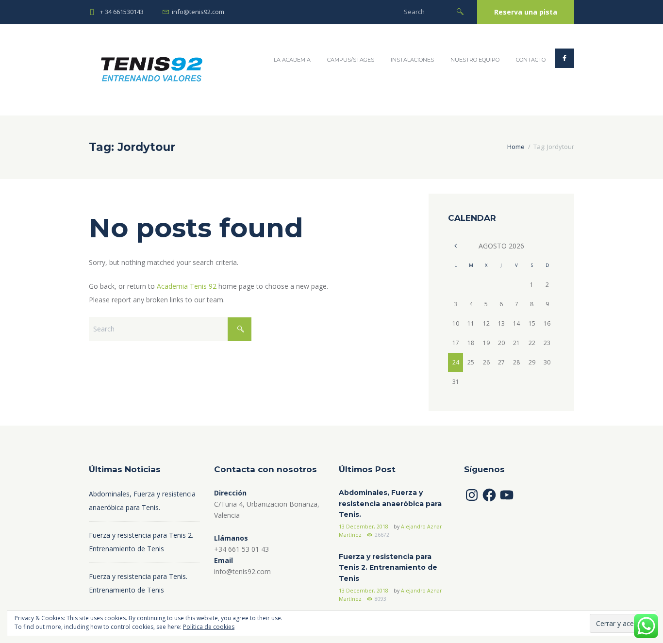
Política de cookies (208, 627)
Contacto (531, 59)
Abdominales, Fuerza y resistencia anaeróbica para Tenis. (390, 503)
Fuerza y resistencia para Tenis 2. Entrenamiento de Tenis (388, 567)
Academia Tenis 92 (186, 286)
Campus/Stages (350, 59)
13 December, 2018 (363, 526)
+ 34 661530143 (122, 11)
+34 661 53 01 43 (241, 549)
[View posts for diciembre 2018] (455, 245)
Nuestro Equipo (474, 59)
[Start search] (460, 11)
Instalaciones (412, 59)
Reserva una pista (525, 11)
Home (516, 146)
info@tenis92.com (198, 11)
